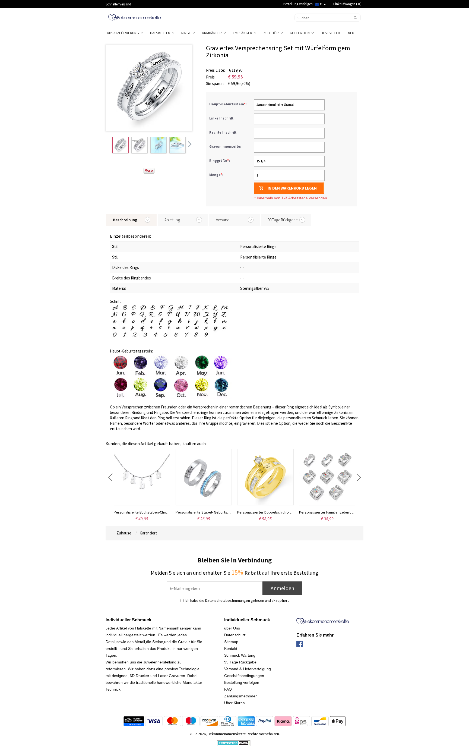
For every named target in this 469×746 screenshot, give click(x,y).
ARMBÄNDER (212, 32)
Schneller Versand (118, 4)
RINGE (186, 32)
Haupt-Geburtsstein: (228, 104)
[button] (110, 477)
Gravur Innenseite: (225, 146)
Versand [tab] (222, 219)
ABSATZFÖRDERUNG (124, 32)
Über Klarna (234, 703)
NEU (351, 32)
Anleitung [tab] (172, 219)
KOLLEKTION (300, 32)
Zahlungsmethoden (241, 696)
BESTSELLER (331, 32)
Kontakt (230, 648)
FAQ (228, 689)
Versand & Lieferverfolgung (247, 669)
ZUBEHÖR (271, 32)
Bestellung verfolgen (298, 4)
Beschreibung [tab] (125, 219)
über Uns (232, 628)
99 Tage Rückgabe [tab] (282, 219)
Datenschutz (235, 635)
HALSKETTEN (161, 32)
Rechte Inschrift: (223, 132)
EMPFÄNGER (243, 32)
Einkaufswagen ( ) (347, 4)
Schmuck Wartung (239, 655)
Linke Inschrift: (222, 118)
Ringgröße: (220, 160)
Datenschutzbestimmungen (227, 600)
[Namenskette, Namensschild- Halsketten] (134, 17)
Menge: (216, 174)
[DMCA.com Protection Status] (234, 742)
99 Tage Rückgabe (240, 662)
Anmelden (282, 588)
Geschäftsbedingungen (244, 675)
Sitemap (231, 642)
